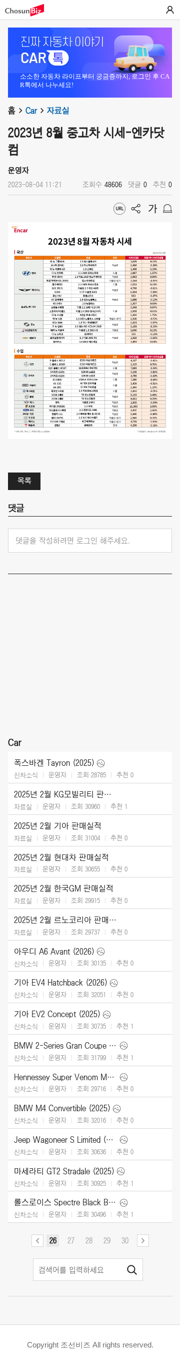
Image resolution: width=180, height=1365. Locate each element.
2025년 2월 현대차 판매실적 (61, 857)
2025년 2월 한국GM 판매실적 (64, 888)
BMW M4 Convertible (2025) (62, 1108)
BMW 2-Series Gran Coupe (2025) (66, 1046)
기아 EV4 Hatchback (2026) (61, 983)
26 (53, 1240)
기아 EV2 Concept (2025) (57, 1014)
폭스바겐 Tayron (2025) (54, 763)
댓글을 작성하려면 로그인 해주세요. (73, 541)
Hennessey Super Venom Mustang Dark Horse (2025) (66, 1077)
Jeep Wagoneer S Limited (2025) (66, 1140)
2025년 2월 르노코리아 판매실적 (66, 920)
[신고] (167, 209)
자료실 (58, 111)
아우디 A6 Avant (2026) (54, 952)
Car (31, 111)
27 (71, 1240)
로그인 (170, 10)
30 (125, 1240)
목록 (25, 481)
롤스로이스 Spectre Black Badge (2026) (66, 1202)
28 (89, 1240)
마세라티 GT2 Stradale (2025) (64, 1171)
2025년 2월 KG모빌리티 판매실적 (66, 794)
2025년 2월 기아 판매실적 (58, 826)
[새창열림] (29, 10)
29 (107, 1240)
